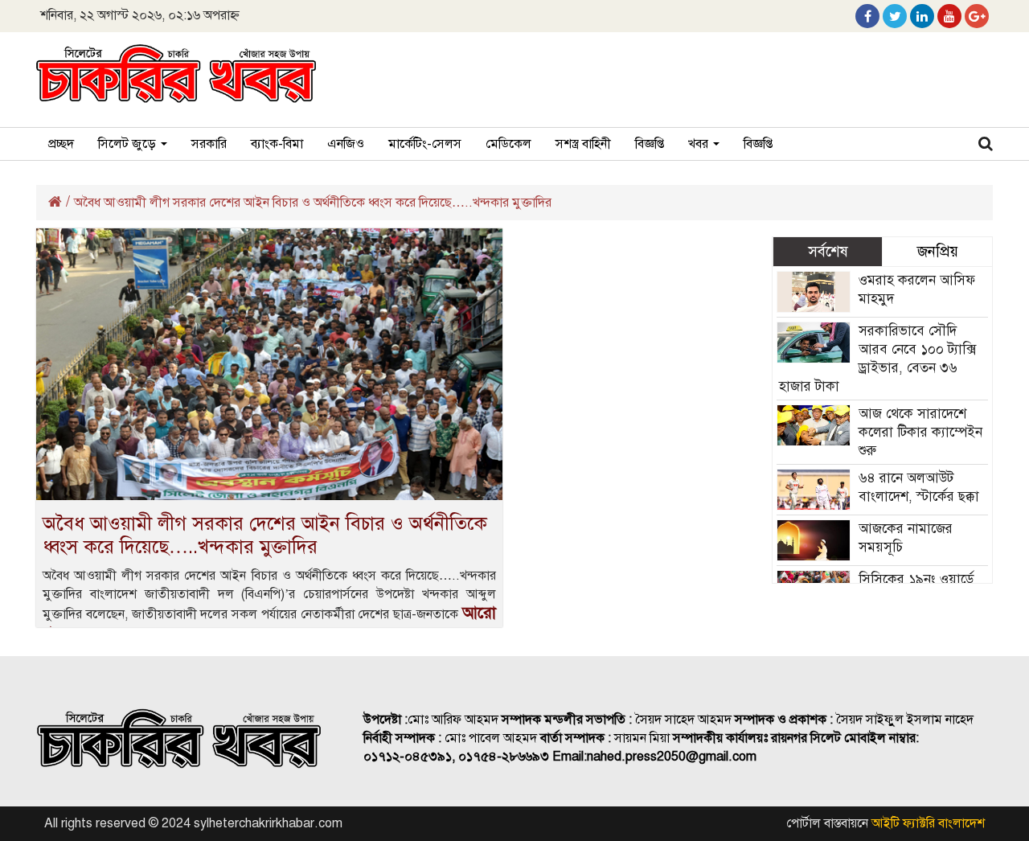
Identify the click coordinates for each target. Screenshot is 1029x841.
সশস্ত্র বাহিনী (583, 144)
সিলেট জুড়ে (128, 144)
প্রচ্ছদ (61, 144)
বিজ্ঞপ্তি (649, 144)
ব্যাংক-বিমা (277, 144)
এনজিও (345, 144)
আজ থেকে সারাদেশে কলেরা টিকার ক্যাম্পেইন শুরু (920, 432)
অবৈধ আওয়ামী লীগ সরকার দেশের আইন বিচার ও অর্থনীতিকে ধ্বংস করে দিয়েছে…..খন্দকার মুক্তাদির (265, 535)
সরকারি (209, 144)
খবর (699, 144)
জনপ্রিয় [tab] (937, 251)
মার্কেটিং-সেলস (424, 144)
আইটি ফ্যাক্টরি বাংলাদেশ (928, 823)
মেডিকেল (508, 144)
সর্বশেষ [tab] (828, 251)
